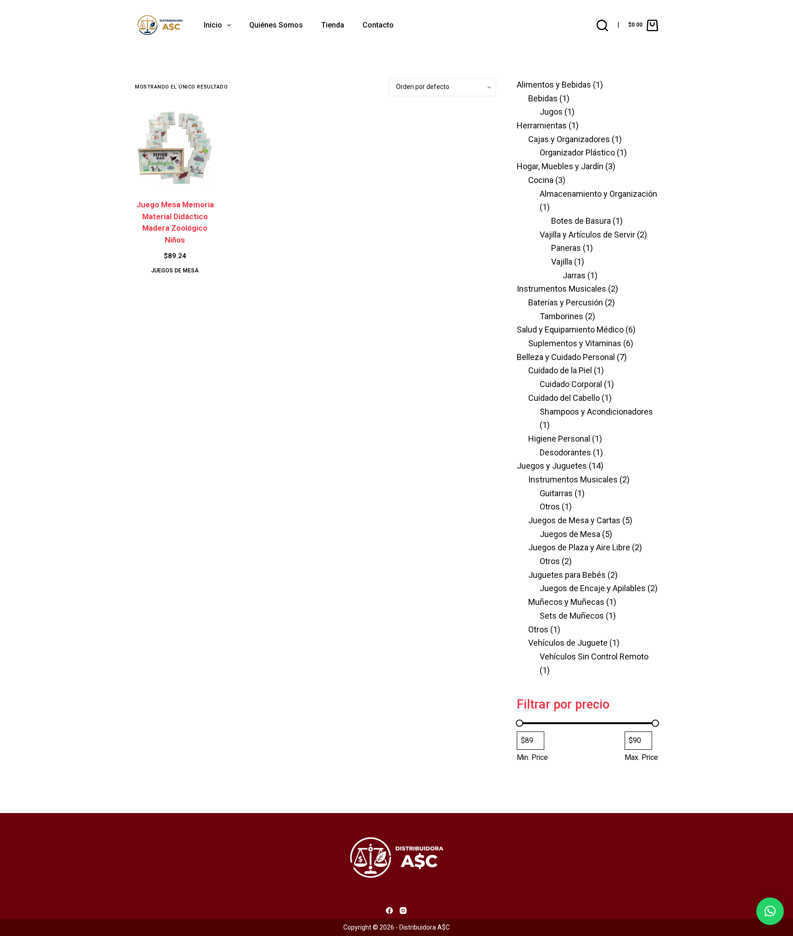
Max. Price (641, 757)
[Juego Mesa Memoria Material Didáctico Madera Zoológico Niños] (175, 148)
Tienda (332, 25)
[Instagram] (403, 910)
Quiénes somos (276, 25)
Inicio (213, 25)
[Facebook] (389, 910)
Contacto (378, 25)
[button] (770, 911)
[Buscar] (602, 25)
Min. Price (532, 757)
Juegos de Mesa (175, 270)
